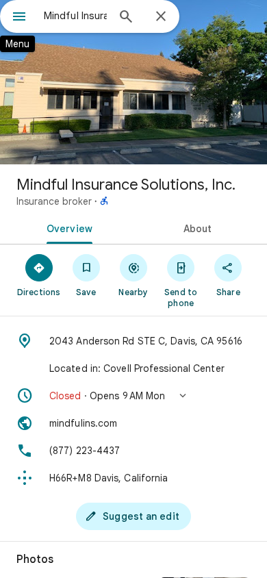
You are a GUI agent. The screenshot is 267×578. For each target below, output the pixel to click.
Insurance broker (54, 201)
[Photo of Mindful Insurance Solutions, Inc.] (133, 82)
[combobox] (75, 16)
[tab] (67, 227)
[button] (133, 396)
